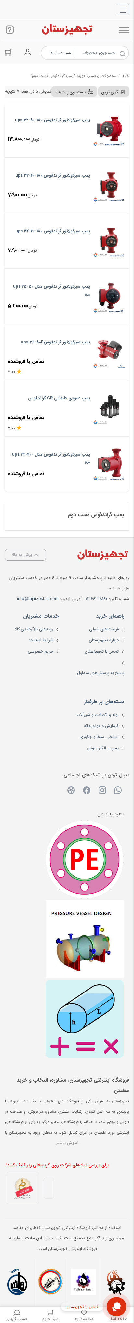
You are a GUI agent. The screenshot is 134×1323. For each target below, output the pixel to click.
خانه (125, 76)
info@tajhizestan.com (38, 598)
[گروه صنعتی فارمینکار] (18, 1283)
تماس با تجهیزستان (102, 651)
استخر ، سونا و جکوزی (99, 737)
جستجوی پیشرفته (70, 92)
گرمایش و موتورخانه (101, 725)
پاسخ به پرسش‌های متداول (100, 673)
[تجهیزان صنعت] (84, 1283)
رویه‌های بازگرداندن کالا (34, 629)
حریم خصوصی (40, 651)
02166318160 (96, 598)
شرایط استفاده (41, 640)
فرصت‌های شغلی (104, 629)
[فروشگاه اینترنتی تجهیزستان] (67, 30)
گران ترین (109, 92)
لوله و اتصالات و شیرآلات (97, 714)
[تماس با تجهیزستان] (116, 1306)
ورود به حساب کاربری (28, 52)
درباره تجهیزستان (104, 640)
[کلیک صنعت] (116, 1283)
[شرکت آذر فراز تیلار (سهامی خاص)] (51, 1283)
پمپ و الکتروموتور (103, 748)
